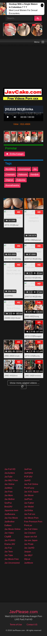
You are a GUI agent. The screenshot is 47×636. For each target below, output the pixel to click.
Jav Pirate (28, 544)
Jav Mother (9, 499)
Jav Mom (8, 495)
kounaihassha (12, 185)
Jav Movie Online (12, 529)
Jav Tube (8, 555)
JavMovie (28, 563)
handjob (35, 174)
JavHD (27, 480)
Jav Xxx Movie (11, 518)
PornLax (28, 525)
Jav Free (8, 492)
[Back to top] (38, 628)
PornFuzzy (29, 488)
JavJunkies (9, 473)
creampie (10, 174)
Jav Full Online (31, 484)
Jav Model (29, 507)
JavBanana (9, 514)
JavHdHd (28, 473)
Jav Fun (8, 548)
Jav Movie (29, 495)
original (9, 180)
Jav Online (9, 484)
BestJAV (8, 507)
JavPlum (28, 499)
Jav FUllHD (9, 540)
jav (35, 169)
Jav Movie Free (11, 559)
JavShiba (28, 510)
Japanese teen (11, 510)
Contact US (32, 624)
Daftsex (7, 525)
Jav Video (9, 533)
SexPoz (8, 503)
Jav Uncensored (12, 563)
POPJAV (28, 477)
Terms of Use (16, 624)
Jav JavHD (29, 548)
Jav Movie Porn (31, 518)
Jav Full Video (30, 529)
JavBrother (9, 522)
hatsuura (22, 174)
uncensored (24, 169)
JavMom (8, 488)
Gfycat (27, 559)
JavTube (8, 477)
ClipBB (7, 537)
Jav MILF (28, 555)
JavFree (28, 469)
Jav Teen (8, 551)
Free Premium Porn (33, 522)
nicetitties (10, 169)
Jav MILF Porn (11, 480)
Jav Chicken (30, 533)
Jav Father (29, 503)
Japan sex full (30, 537)
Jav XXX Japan (31, 492)
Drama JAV (9, 544)
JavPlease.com (23, 611)
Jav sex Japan (30, 540)
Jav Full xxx (29, 514)
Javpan (27, 551)
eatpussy (21, 180)
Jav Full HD (9, 469)
